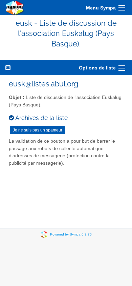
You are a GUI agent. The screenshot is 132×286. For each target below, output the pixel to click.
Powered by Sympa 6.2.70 (71, 234)
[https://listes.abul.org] (14, 7)
